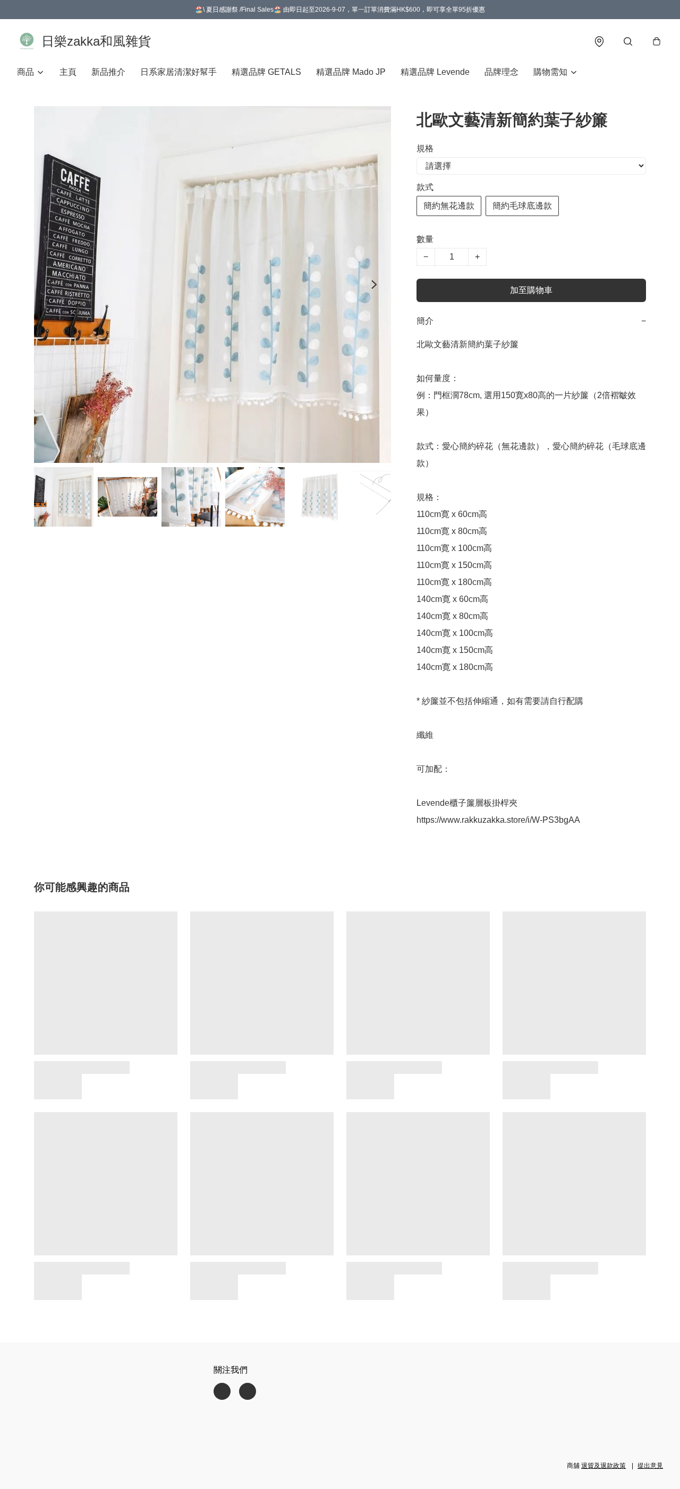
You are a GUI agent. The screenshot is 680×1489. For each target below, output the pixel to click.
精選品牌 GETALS (266, 71)
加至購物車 (531, 290)
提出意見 (650, 1465)
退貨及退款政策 (603, 1465)
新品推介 (108, 71)
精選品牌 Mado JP (351, 71)
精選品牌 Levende (435, 71)
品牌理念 (501, 71)
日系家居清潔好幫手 (178, 71)
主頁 (68, 71)
